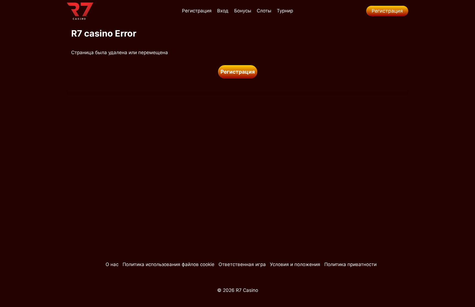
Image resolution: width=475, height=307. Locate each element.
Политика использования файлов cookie (168, 264)
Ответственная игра (242, 264)
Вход (222, 10)
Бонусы (242, 10)
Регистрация (197, 10)
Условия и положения (295, 264)
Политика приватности (350, 264)
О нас (112, 264)
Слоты (264, 10)
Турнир (285, 10)
